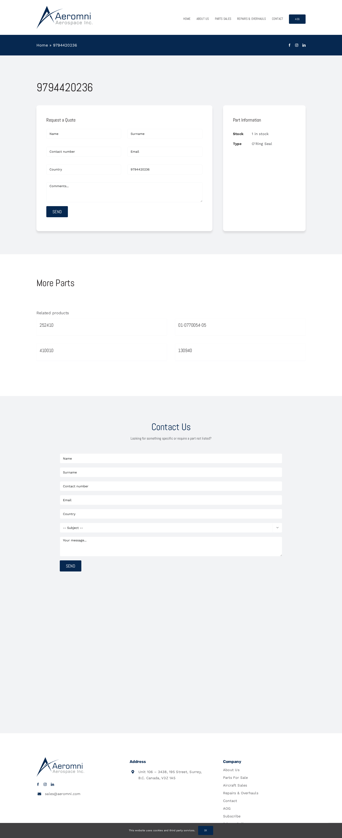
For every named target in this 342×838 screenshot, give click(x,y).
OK (205, 830)
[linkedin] (304, 45)
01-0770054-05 (192, 325)
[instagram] (296, 45)
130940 (185, 350)
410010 (46, 350)
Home (42, 45)
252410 (46, 325)
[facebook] (289, 45)
